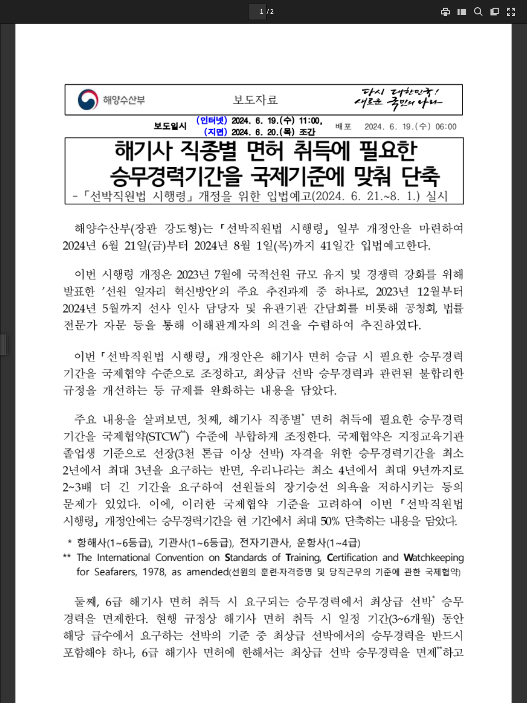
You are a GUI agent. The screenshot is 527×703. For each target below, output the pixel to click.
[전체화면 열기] (511, 11)
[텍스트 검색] (478, 11)
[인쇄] (445, 11)
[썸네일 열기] (461, 11)
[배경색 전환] (494, 11)
